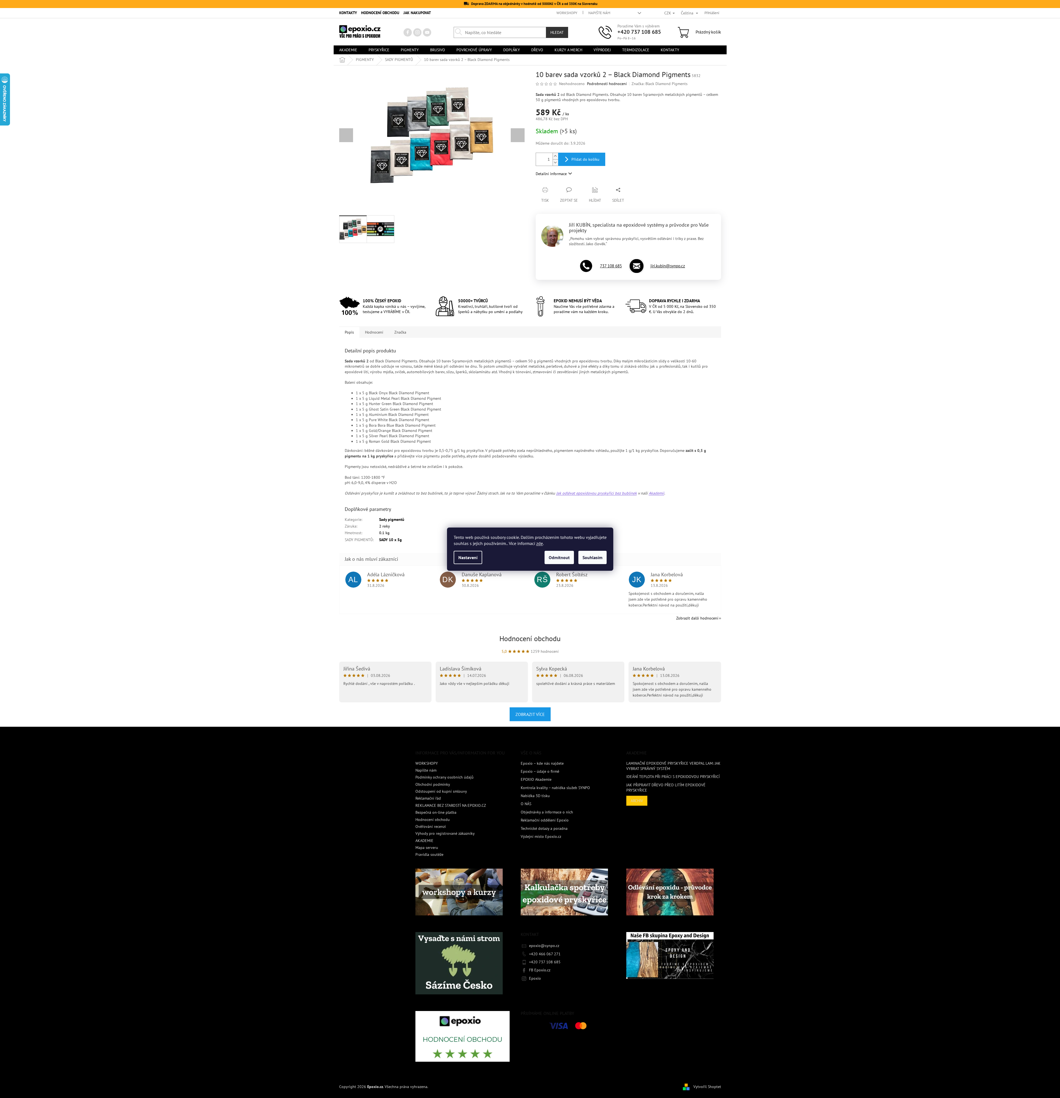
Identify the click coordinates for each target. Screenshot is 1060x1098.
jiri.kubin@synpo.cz (667, 265)
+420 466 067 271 (545, 953)
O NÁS (526, 803)
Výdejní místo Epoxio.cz (541, 836)
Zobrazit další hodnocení (697, 618)
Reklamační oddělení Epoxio (545, 820)
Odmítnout (559, 557)
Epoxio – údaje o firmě (540, 771)
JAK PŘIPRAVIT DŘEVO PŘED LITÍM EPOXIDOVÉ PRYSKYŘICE (666, 787)
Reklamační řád (428, 798)
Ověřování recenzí (430, 826)
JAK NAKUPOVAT (417, 12)
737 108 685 (611, 265)
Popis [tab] (349, 332)
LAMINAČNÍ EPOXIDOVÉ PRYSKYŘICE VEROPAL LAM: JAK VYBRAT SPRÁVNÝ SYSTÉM (673, 766)
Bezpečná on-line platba (435, 812)
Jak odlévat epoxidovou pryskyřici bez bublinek (596, 493)
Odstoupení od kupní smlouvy (441, 791)
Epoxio (535, 978)
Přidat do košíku (585, 159)
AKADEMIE (424, 840)
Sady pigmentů (391, 519)
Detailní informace (551, 173)
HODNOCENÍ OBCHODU (380, 12)
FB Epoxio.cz (539, 970)
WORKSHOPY (566, 13)
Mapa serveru (426, 847)
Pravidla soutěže (429, 854)
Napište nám (599, 13)
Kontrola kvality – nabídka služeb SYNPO (555, 787)
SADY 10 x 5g (390, 539)
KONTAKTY (348, 12)
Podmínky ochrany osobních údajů (444, 777)
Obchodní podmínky (432, 784)
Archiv (637, 800)
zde (539, 543)
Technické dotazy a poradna (544, 828)
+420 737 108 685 (639, 31)
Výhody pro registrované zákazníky (445, 833)
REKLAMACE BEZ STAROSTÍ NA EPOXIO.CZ (450, 805)
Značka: (660, 83)
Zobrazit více (530, 714)
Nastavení (467, 557)
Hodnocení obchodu (530, 638)
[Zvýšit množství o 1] (555, 156)
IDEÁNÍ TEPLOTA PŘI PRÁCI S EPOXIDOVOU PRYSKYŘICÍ (673, 776)
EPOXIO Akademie (536, 779)
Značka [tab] (400, 332)
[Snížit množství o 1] (555, 162)
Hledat (557, 32)
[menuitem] (348, 49)
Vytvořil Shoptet (707, 1086)
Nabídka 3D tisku (535, 795)
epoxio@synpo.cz (544, 945)
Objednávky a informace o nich (547, 812)
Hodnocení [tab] (374, 332)
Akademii (656, 493)
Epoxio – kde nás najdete (542, 763)
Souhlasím (592, 557)
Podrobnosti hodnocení (607, 83)
